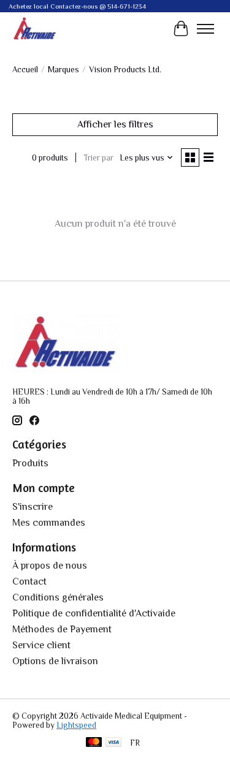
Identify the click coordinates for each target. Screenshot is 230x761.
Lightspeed (76, 725)
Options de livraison (55, 661)
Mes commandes (48, 522)
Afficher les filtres (115, 124)
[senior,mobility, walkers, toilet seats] (35, 28)
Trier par (98, 157)
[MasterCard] (94, 743)
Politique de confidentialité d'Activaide (93, 613)
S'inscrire (32, 506)
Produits (30, 463)
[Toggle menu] (205, 29)
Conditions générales (58, 597)
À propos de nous (49, 565)
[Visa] (113, 743)
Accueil (25, 69)
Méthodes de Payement (62, 629)
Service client (41, 645)
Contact (29, 581)
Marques (63, 69)
